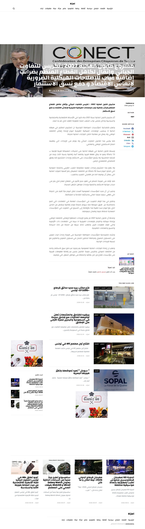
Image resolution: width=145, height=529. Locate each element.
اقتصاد (102, 8)
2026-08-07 (39, 395)
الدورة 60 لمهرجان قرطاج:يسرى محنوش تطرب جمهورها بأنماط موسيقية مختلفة (34, 382)
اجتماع (96, 8)
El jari (72, 3)
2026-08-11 (39, 387)
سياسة (89, 8)
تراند (41, 8)
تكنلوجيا (71, 8)
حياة (54, 8)
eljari (132, 116)
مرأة (59, 8)
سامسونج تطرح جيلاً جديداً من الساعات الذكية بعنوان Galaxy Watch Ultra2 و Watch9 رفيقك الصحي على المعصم (33, 404)
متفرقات (48, 8)
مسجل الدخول (101, 272)
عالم (64, 8)
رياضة (77, 8)
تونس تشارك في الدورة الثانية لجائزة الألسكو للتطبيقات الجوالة (126, 270)
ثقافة (83, 8)
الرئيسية (110, 8)
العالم (96, 315)
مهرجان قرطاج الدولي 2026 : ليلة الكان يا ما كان (33, 391)
